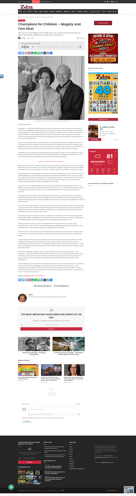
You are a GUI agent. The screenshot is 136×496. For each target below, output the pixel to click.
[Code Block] (44, 414)
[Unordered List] (40, 414)
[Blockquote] (42, 414)
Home (20, 11)
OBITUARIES (79, 11)
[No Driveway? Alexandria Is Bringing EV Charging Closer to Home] (21, 473)
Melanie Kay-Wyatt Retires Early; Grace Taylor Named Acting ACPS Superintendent (73, 379)
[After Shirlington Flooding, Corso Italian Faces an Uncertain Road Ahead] (29, 482)
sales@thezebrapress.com (101, 457)
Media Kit (71, 463)
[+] (51, 414)
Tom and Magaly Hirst (61, 286)
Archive (85, 11)
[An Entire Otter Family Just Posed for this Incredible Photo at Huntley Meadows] (37, 473)
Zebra (22, 38)
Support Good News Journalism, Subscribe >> (51, 161)
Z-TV (24, 11)
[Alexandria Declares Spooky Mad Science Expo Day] (28, 370)
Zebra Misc (25, 17)
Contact (51, 11)
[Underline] (33, 414)
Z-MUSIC (71, 466)
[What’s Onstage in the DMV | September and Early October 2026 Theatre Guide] (37, 477)
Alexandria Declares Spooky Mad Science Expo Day (27, 378)
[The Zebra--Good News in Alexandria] (26, 6)
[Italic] (31, 414)
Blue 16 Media (58, 490)
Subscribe (58, 11)
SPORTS (36, 11)
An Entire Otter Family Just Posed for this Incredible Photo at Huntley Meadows (60, 1)
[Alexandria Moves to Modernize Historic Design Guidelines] (21, 482)
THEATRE (46, 11)
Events (29, 11)
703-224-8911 (108, 455)
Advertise (66, 11)
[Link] (47, 414)
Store (70, 456)
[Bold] (29, 414)
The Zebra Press (44, 490)
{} (48, 414)
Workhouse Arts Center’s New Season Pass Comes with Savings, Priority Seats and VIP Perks (51, 379)
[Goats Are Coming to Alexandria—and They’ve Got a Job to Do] (21, 477)
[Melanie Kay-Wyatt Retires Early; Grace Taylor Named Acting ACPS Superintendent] (74, 370)
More (72, 11)
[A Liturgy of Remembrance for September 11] (37, 482)
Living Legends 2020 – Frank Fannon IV (33, 275)
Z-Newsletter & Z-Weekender (76, 468)
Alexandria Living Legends (43, 286)
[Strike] (36, 414)
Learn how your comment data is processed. (53, 417)
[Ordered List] (38, 414)
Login (79, 404)
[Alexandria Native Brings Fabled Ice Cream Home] (29, 473)
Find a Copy (103, 23)
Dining (40, 11)
